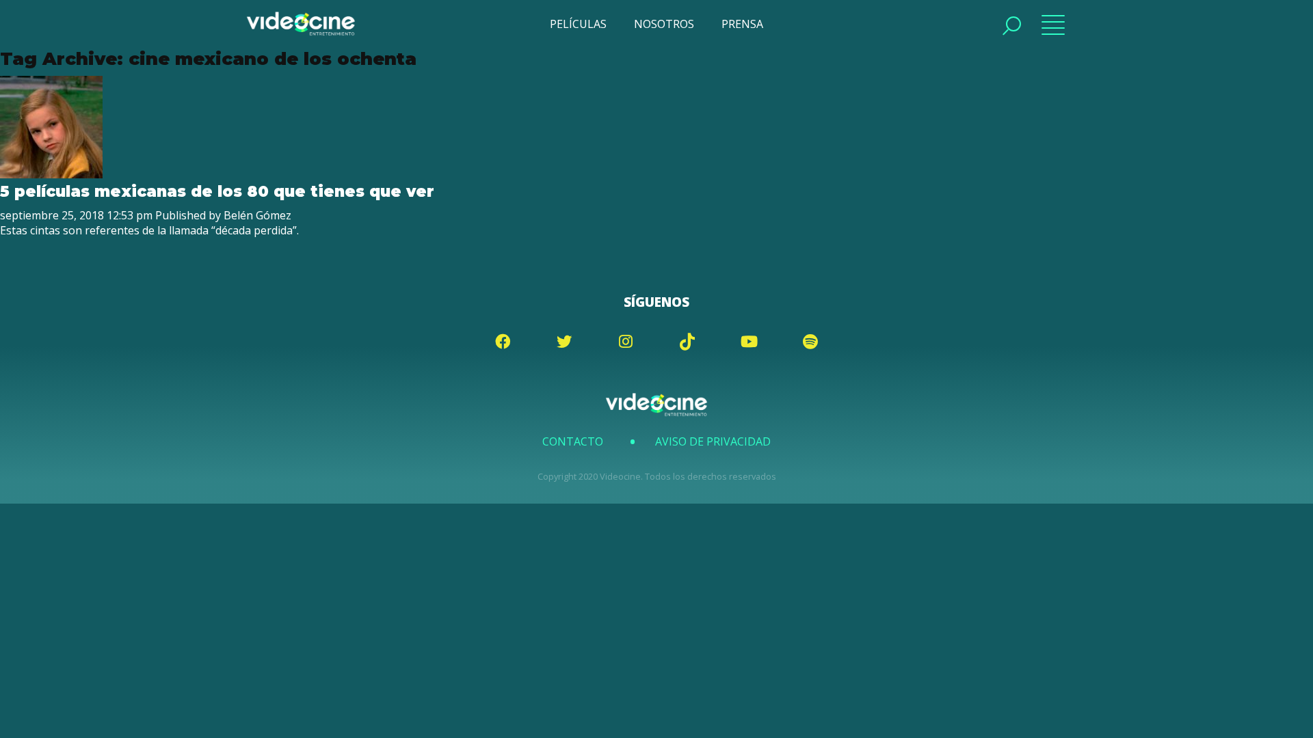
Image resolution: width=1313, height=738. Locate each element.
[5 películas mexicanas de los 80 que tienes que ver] (51, 174)
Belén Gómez (257, 215)
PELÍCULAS (578, 23)
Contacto (572, 441)
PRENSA (742, 23)
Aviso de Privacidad (713, 441)
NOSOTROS (664, 23)
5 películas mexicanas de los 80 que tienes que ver (217, 191)
